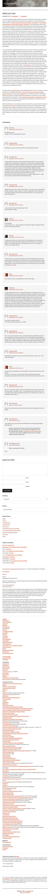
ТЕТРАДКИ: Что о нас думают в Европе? (12, 645)
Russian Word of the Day (8, 803)
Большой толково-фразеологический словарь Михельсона (16, 797)
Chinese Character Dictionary (9, 811)
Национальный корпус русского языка (11, 796)
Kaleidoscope (5, 620)
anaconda (14, 423)
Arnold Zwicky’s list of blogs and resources (12, 683)
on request (13, 265)
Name (27, 478)
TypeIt (3, 693)
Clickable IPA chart (6, 694)
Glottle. (4, 519)
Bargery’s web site (6, 827)
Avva (3, 628)
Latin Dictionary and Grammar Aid (10, 725)
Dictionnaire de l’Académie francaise (10, 732)
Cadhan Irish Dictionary (7, 749)
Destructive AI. (11, 545)
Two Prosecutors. (6, 522)
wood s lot (4, 623)
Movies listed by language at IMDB (10, 828)
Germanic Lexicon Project (8, 713)
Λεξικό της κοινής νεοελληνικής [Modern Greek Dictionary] (16, 766)
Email (27, 482)
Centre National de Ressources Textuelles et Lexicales (15, 733)
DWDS (4, 721)
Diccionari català (6, 741)
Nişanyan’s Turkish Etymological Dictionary (12, 821)
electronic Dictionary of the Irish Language (12, 747)
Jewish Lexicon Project (7, 705)
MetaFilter (4, 625)
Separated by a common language (10, 678)
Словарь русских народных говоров (11, 799)
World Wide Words (6, 757)
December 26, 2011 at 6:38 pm (16, 205)
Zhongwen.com (6, 813)
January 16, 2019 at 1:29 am (15, 405)
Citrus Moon (5, 848)
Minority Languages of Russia (9, 788)
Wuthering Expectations (7, 650)
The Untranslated (6, 656)
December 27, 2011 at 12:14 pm (16, 237)
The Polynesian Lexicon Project (9, 824)
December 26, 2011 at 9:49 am (16, 144)
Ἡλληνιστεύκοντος (7, 671)
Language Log (5, 663)
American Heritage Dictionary (9, 686)
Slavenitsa (4, 786)
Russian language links (7, 793)
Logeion (4, 763)
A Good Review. (6, 524)
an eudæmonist (6, 627)
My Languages (5, 571)
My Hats (4, 574)
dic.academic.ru (6, 775)
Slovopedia (5, 772)
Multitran (4, 685)
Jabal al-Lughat (6, 667)
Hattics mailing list (6, 842)
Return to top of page (25, 892)
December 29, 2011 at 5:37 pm (16, 386)
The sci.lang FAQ (6, 699)
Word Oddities (5, 835)
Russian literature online (8, 794)
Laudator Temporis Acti (7, 653)
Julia (10, 218)
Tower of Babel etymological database (11, 760)
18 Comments (24, 16)
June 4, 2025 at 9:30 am (14, 445)
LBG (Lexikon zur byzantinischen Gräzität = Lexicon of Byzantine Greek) (19, 769)
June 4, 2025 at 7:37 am (14, 420)
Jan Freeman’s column (11, 836)
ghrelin (29, 65)
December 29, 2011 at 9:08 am (16, 352)
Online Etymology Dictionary (9, 758)
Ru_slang (4, 789)
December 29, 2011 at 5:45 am (16, 289)
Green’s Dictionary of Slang (8, 688)
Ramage (4, 849)
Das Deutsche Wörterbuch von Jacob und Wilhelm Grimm (15, 716)
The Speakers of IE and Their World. (10, 528)
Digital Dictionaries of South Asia (10, 818)
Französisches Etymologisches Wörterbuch (12, 738)
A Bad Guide (5, 641)
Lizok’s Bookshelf (6, 639)
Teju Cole (16, 856)
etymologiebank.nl (6, 722)
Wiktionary (4, 689)
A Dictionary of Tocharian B (8, 810)
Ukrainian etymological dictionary (10, 807)
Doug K (4, 545)
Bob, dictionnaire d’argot (8, 730)
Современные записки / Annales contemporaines (14, 805)
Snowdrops (22, 93)
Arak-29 (4, 754)
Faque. (4, 536)
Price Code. (5, 534)
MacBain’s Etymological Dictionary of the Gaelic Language (16, 750)
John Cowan (12, 254)
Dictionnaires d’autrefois (8, 736)
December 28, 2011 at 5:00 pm (16, 275)
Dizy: (3, 744)
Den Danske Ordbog (7, 724)
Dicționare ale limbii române (8, 746)
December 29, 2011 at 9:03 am (16, 332)
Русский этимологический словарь (10, 779)
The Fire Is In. (5, 526)
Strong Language (6, 679)
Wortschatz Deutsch (7, 718)
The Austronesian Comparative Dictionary (12, 822)
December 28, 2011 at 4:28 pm (16, 255)
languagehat (15, 16)
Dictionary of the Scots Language (10, 714)
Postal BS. (9, 549)
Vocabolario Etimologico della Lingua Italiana (12, 743)
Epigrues (4, 634)
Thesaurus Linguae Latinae (8, 727)
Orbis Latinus (5, 771)
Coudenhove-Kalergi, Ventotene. (10, 532)
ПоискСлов (5, 777)
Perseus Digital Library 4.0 (8, 761)
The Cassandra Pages (7, 631)
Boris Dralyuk (5, 651)
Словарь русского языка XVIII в (10, 802)
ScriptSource (5, 702)
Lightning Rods (15, 90)
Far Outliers (5, 636)
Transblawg (5, 633)
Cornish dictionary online (8, 752)
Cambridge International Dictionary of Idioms (12, 707)
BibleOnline (5, 704)
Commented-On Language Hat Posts (11, 569)
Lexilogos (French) (6, 735)
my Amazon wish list (7, 586)
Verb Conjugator (6, 755)
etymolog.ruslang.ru (7, 782)
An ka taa (4, 825)
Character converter (7, 838)
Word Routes (5, 673)
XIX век (4, 648)
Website (28, 486)
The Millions (5, 659)
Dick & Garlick (5, 668)
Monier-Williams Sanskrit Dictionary (10, 819)
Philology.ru (5, 783)
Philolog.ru (4, 785)
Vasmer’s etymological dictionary (10, 791)
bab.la (3, 691)
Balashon (4, 676)
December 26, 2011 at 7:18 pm (16, 220)
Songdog (4, 619)
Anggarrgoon (5, 665)
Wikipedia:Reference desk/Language (11, 697)
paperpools (5, 637)
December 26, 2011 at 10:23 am (16, 158)
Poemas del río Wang (7, 642)
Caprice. (4, 521)
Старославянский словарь (8, 800)
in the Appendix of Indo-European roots (32, 431)
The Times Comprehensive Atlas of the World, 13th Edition (23, 22)
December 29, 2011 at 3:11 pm (16, 368)
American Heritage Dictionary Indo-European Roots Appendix (16, 710)
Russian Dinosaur (6, 647)
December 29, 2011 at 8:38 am (16, 317)
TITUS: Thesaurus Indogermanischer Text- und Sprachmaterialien (17, 708)
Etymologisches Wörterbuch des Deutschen (12, 719)
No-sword (4, 630)
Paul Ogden (11, 203)
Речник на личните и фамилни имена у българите (14, 808)
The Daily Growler (6, 622)
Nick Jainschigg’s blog (7, 846)
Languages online (6, 830)
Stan (10, 235)
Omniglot (4, 700)
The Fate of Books (6, 658)
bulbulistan (5, 670)
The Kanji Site (5, 814)
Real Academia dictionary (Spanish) (10, 739)
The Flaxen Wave (6, 644)
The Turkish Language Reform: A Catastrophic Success (33, 97)
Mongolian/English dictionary (9, 816)
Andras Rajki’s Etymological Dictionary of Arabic (13, 711)
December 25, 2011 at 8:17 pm (16, 129)
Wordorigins (5, 696)
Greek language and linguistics (9, 764)
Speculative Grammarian (8, 833)
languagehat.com (5, 4)
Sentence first (5, 674)
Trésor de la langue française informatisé (11, 729)
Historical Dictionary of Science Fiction (11, 832)
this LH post (11, 105)
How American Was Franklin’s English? (11, 530)
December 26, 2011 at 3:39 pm (16, 186)
